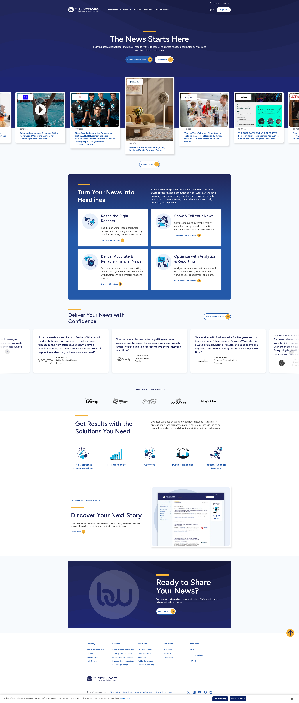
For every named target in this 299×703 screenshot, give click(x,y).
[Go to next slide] (291, 351)
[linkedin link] (194, 692)
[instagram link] (211, 692)
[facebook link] (205, 692)
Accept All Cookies (238, 698)
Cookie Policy (125, 698)
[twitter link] (188, 692)
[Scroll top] (290, 633)
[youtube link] (199, 692)
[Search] (211, 3)
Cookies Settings (220, 698)
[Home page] (83, 9)
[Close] (292, 699)
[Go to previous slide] (7, 351)
